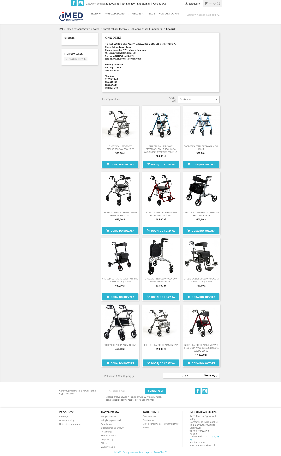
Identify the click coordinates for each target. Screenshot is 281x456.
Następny (211, 375)
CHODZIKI (69, 37)
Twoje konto (151, 412)
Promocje (63, 416)
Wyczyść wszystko (75, 58)
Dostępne (199, 99)
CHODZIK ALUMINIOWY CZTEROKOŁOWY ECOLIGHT (120, 147)
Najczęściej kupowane (70, 424)
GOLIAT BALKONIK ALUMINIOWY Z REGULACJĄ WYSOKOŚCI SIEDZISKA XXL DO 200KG (201, 348)
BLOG (152, 13)
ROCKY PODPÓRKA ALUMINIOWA (120, 345)
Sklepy (104, 443)
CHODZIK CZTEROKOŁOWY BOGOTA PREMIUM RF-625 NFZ (201, 280)
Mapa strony (107, 439)
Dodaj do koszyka (122, 164)
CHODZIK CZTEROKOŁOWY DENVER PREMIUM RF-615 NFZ (120, 214)
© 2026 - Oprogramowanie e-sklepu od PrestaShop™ (140, 452)
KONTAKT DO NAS (169, 13)
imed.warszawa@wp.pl (202, 445)
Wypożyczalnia (108, 446)
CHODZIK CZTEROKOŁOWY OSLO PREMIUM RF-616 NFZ (161, 214)
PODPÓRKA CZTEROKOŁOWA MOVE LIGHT (201, 147)
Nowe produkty (66, 420)
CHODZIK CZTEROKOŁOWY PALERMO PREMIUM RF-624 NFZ (120, 280)
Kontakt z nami (108, 435)
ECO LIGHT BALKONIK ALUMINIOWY (160, 345)
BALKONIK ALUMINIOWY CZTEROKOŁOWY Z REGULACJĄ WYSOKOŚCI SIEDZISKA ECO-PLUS (160, 149)
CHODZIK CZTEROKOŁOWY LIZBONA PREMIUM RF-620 (201, 214)
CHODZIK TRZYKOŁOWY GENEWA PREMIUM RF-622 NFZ (161, 280)
